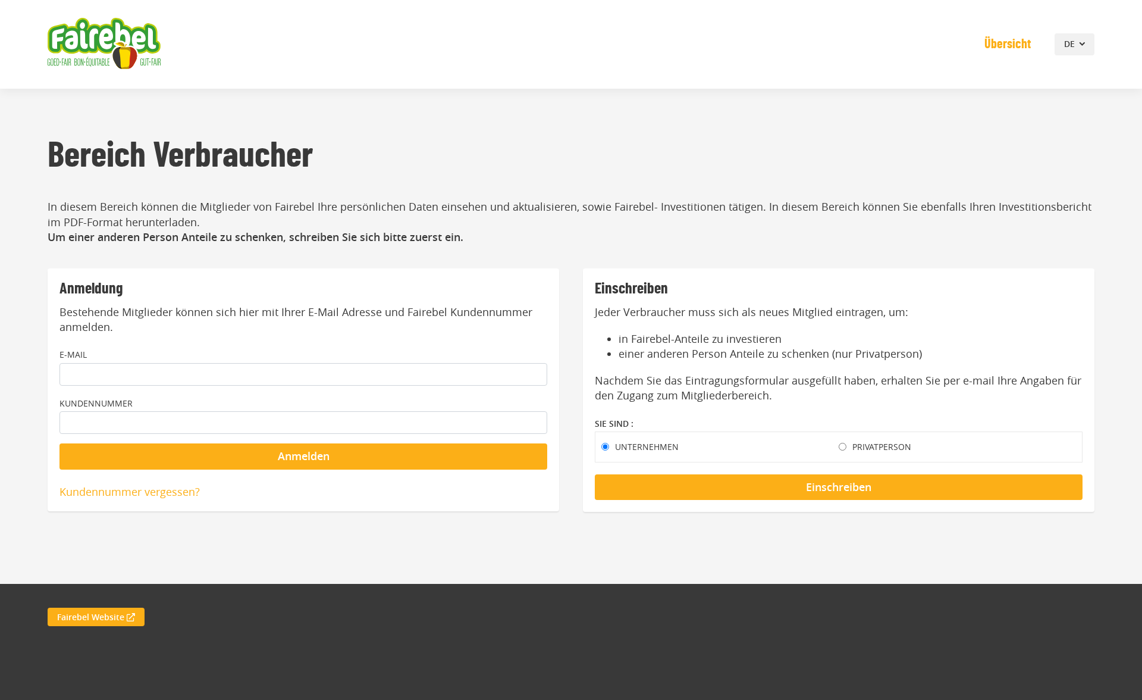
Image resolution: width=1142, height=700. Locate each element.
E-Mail (73, 354)
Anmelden (304, 456)
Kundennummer (96, 403)
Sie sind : (614, 423)
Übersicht (1007, 44)
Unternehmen (647, 446)
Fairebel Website (92, 617)
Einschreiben (838, 487)
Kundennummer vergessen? (129, 492)
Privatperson (881, 446)
